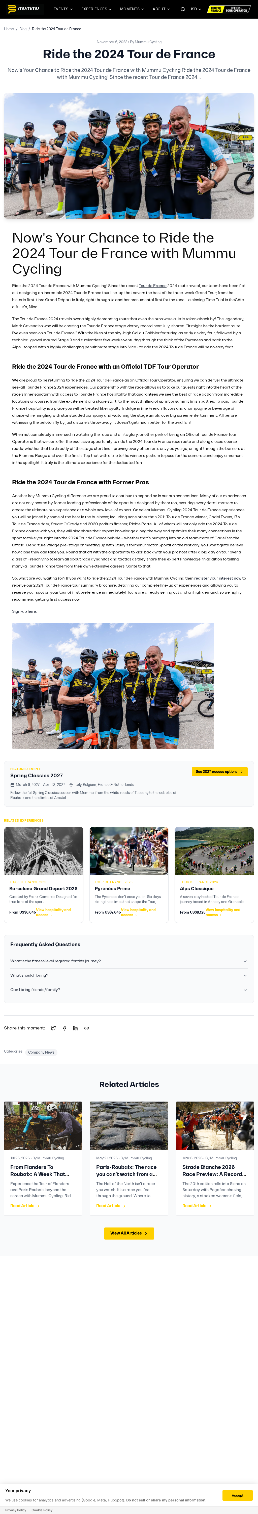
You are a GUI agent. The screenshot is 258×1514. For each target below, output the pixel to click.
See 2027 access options (217, 772)
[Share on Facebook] (64, 1028)
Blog (22, 29)
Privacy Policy (15, 1510)
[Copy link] (86, 1028)
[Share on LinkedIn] (75, 1028)
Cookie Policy (41, 1510)
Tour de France (153, 285)
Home (9, 29)
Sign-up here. (24, 611)
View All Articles (126, 1233)
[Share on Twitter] (53, 1028)
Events (61, 9)
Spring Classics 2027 (36, 776)
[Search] (182, 9)
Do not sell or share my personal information (165, 1500)
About (159, 9)
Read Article (22, 1206)
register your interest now (217, 578)
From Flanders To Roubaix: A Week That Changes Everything (37, 1174)
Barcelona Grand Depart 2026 (43, 888)
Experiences (94, 9)
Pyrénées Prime (112, 888)
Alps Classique (197, 888)
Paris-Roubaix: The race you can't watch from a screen (126, 1174)
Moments (130, 9)
